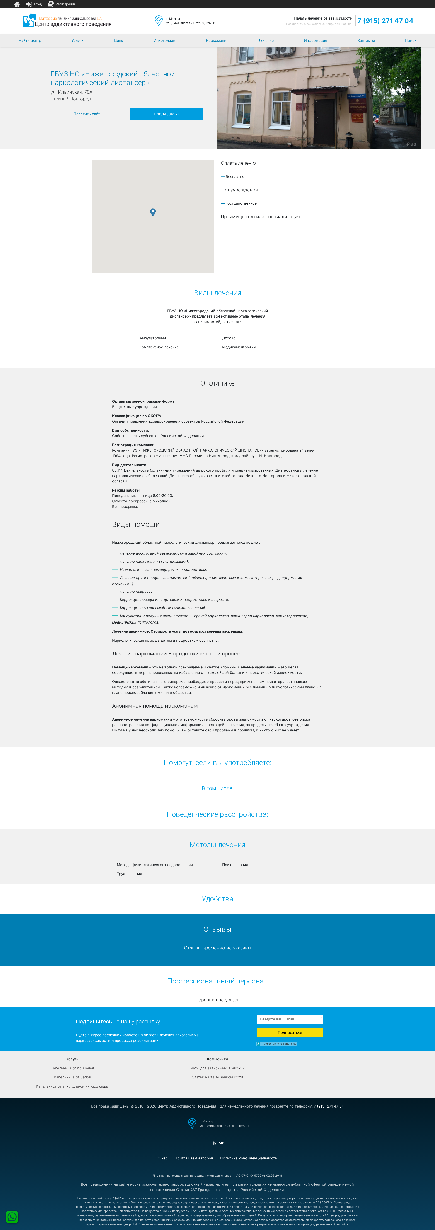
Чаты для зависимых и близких (217, 1068)
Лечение (266, 40)
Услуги (78, 40)
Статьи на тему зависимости (217, 1077)
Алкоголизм (165, 40)
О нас (163, 1158)
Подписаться (290, 1032)
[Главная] (17, 4)
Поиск (410, 40)
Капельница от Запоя (72, 1077)
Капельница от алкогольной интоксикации (72, 1086)
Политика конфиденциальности (249, 1158)
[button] (153, 212)
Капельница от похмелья (72, 1068)
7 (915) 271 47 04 (385, 21)
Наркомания (217, 40)
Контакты (366, 40)
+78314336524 (166, 114)
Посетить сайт (87, 114)
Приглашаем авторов (194, 1158)
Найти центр (30, 40)
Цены (119, 40)
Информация (315, 40)
